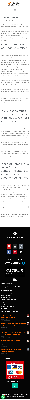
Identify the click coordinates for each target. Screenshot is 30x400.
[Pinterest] (15, 252)
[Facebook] (9, 252)
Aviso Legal (4, 305)
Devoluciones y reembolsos (9, 299)
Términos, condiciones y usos (10, 306)
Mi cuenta (4, 308)
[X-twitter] (21, 252)
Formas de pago (6, 295)
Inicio (2, 21)
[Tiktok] (21, 246)
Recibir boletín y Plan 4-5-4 (9, 294)
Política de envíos (6, 297)
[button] (15, 10)
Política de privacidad (7, 303)
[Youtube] (9, 246)
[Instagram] (15, 246)
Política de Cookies (6, 301)
